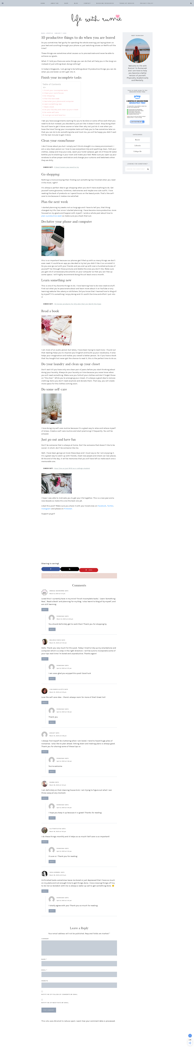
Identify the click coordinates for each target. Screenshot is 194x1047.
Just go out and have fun (55, 115)
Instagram (46, 509)
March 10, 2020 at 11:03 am (58, 643)
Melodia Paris (55, 640)
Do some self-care (51, 112)
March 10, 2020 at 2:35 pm (58, 692)
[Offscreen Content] (2, 3)
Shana (52, 782)
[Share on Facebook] (50, 569)
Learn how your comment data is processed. (95, 1021)
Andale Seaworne (57, 591)
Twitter (110, 506)
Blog (43, 33)
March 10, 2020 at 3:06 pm (58, 735)
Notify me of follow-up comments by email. (59, 994)
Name (44, 959)
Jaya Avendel (55, 872)
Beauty (137, 140)
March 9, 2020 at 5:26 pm (65, 619)
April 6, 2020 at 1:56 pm (64, 712)
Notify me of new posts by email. (55, 1002)
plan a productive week (51, 216)
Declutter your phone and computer (59, 101)
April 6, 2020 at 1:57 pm (64, 668)
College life (138, 151)
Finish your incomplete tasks (56, 90)
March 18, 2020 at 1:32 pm (58, 785)
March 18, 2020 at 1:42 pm (58, 831)
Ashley (52, 733)
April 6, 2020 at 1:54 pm (64, 807)
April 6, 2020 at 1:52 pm (64, 900)
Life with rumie (97, 19)
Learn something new (53, 104)
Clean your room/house (53, 93)
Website (44, 981)
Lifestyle (49, 33)
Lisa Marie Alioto (57, 689)
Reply (45, 609)
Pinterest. (68, 509)
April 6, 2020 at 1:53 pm (64, 851)
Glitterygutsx (55, 828)
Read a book (49, 107)
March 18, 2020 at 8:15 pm (58, 875)
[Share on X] (69, 569)
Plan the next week (51, 99)
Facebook (102, 506)
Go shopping (49, 96)
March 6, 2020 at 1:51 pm (57, 593)
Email (44, 970)
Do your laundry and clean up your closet (61, 110)
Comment (45, 938)
